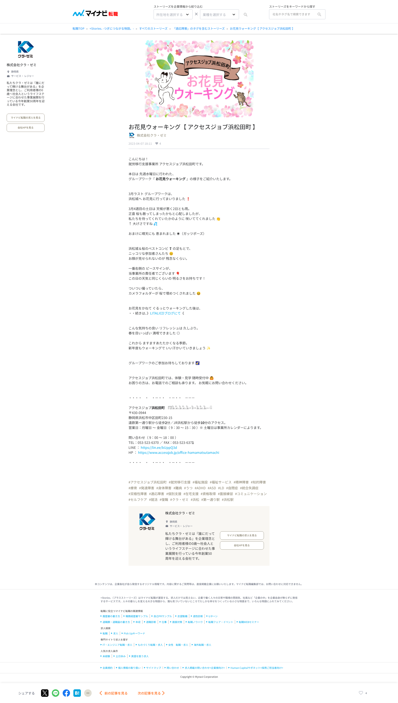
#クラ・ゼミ (179, 499)
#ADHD (200, 487)
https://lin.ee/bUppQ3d (159, 447)
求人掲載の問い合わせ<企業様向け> (205, 667)
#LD (221, 487)
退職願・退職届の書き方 (116, 622)
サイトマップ (153, 667)
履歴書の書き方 (111, 616)
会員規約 (108, 667)
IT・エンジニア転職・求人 (117, 644)
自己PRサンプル (163, 616)
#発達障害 (146, 487)
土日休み (121, 656)
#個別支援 (173, 493)
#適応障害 (156, 493)
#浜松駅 (228, 499)
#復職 (164, 499)
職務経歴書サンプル (137, 616)
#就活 (153, 499)
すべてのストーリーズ (153, 28)
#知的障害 (258, 482)
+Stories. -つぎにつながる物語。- (112, 28)
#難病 (178, 487)
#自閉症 (232, 487)
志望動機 (182, 616)
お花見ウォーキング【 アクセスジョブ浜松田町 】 (262, 28)
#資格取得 (208, 493)
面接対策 (177, 622)
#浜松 (195, 499)
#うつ (188, 487)
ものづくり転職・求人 (150, 644)
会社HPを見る (26, 127)
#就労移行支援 (180, 482)
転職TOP (78, 28)
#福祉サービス (221, 482)
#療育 (133, 487)
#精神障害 (241, 482)
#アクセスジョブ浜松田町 (148, 482)
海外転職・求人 (202, 644)
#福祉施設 (200, 482)
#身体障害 (163, 487)
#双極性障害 (138, 493)
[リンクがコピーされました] (88, 693)
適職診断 (151, 622)
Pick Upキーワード (134, 633)
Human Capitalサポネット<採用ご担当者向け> (257, 667)
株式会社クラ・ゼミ (21, 65)
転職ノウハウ (195, 622)
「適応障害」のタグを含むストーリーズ (199, 28)
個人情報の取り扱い (129, 667)
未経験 (106, 656)
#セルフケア (138, 499)
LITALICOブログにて (165, 313)
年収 (138, 622)
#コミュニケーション (251, 493)
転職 (105, 633)
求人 (115, 633)
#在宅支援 (191, 493)
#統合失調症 (249, 487)
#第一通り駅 (210, 499)
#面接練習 (225, 493)
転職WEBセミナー (249, 622)
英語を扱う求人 (140, 656)
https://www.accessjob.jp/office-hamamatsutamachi (178, 452)
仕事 (164, 622)
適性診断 (198, 616)
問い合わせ (173, 667)
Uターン (213, 616)
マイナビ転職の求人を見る (26, 117)
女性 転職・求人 (178, 644)
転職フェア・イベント (220, 622)
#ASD (212, 487)
